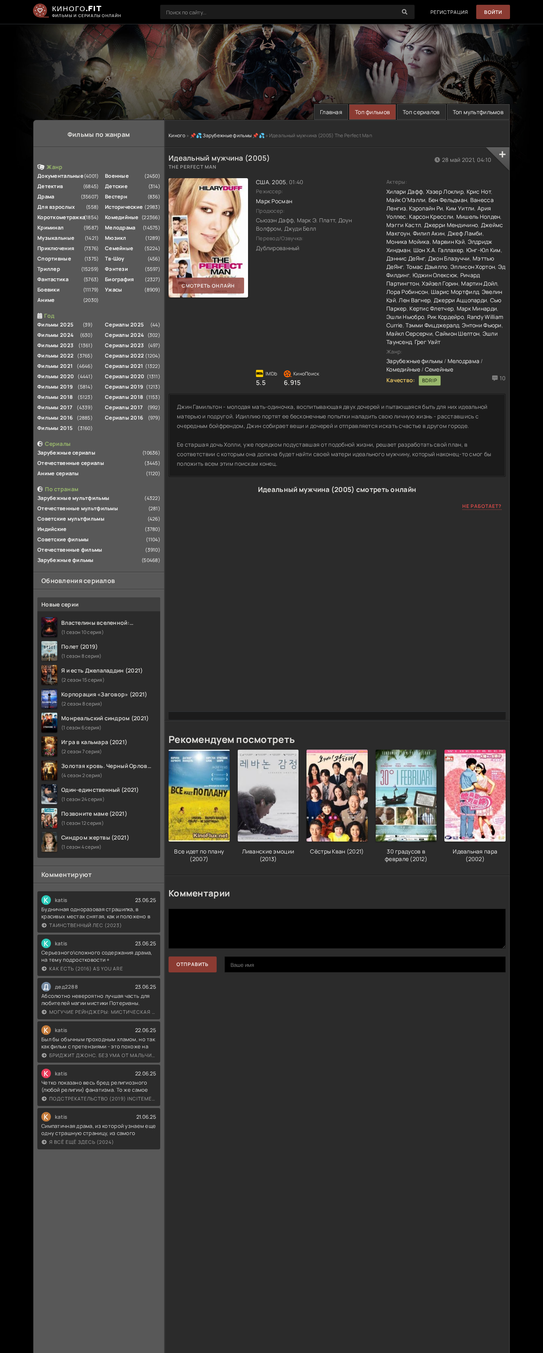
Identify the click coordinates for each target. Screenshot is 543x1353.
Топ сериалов (421, 112)
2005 (279, 182)
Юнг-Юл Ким (483, 250)
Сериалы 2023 (124, 345)
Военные (117, 175)
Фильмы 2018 (55, 396)
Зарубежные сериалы (66, 452)
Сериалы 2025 (124, 324)
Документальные (60, 175)
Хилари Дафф (404, 191)
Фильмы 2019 (55, 386)
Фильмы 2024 (55, 334)
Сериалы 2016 (124, 417)
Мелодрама (120, 227)
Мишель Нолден (478, 216)
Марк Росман (274, 201)
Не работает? (482, 506)
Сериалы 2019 (124, 386)
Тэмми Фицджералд (432, 325)
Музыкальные (55, 237)
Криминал (50, 227)
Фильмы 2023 (55, 345)
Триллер (48, 268)
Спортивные (54, 258)
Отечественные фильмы (70, 549)
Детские (116, 186)
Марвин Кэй (448, 241)
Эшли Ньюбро (405, 317)
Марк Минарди (477, 308)
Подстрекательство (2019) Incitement (102, 1098)
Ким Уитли (460, 208)
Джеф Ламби (465, 233)
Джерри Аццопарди (460, 300)
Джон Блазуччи (449, 258)
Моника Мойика (408, 241)
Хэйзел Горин (440, 283)
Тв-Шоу (114, 258)
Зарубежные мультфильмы (73, 498)
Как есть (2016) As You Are (86, 968)
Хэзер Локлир (444, 191)
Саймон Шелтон (457, 333)
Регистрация (449, 12)
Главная (331, 112)
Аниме (45, 299)
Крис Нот (479, 191)
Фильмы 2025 (55, 324)
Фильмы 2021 (55, 365)
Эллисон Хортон (472, 266)
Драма (45, 196)
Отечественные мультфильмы (77, 508)
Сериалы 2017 (124, 407)
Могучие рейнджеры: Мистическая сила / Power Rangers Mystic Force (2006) (102, 1012)
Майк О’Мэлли (405, 200)
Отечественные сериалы (70, 463)
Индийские (52, 529)
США (262, 182)
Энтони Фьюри (481, 325)
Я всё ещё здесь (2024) (81, 1142)
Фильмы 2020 (55, 376)
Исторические (124, 206)
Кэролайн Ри (426, 208)
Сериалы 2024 (124, 334)
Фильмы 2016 (55, 417)
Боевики (48, 289)
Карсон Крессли (431, 216)
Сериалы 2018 (124, 396)
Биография (119, 279)
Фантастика (52, 279)
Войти (493, 12)
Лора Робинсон (407, 291)
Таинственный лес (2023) (85, 925)
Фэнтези (116, 268)
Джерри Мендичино (451, 225)
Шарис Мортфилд (455, 291)
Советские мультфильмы (71, 518)
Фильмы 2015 (55, 428)
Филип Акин (429, 233)
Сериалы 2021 (124, 365)
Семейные (119, 248)
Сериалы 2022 (124, 355)
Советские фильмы (63, 539)
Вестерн (116, 196)
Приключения (55, 248)
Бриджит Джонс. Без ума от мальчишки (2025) (102, 1055)
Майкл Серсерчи (409, 333)
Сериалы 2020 (124, 376)
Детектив (50, 186)
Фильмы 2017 (54, 407)
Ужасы (113, 289)
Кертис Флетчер (431, 308)
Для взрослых (56, 206)
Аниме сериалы (58, 473)
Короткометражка (61, 217)
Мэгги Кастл (403, 225)
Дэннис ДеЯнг (405, 258)
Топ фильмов (372, 112)
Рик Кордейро (445, 317)
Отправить (192, 964)
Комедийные (122, 217)
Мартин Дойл (479, 283)
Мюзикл (115, 237)
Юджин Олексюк (435, 275)
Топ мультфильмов (478, 112)
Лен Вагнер (415, 300)
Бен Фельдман (448, 200)
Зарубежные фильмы (65, 560)
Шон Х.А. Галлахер (438, 250)
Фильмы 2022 (55, 355)
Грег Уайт (428, 342)
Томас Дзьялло (427, 266)
